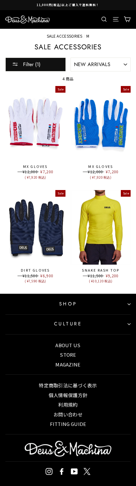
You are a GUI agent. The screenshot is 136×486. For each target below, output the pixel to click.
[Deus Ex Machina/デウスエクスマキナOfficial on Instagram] (49, 471)
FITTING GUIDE (68, 424)
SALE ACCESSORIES (65, 36)
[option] (68, 5)
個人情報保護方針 (68, 395)
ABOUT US (67, 345)
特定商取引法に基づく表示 (68, 385)
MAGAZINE (67, 364)
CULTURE (68, 323)
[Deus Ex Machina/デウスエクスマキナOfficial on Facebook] (61, 471)
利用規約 (67, 404)
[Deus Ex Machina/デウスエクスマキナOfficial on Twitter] (86, 471)
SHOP (68, 303)
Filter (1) (31, 64)
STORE (68, 354)
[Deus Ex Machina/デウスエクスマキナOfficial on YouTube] (74, 471)
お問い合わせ (68, 414)
